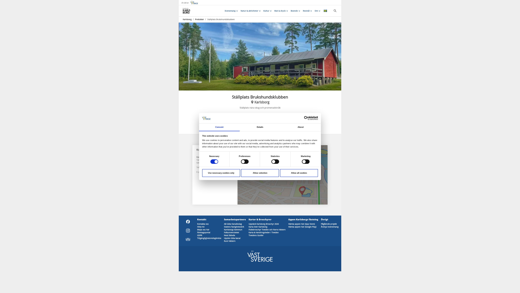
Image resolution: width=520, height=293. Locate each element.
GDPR (199, 235)
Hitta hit (200, 226)
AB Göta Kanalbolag (233, 224)
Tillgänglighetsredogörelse (209, 238)
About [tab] (301, 127)
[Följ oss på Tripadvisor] (188, 239)
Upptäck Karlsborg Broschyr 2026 (264, 224)
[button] (260, 56)
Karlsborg (187, 19)
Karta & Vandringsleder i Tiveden (264, 232)
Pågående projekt (329, 224)
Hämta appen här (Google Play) (302, 226)
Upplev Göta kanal (232, 238)
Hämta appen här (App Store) (301, 224)
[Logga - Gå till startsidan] (192, 11)
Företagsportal (203, 232)
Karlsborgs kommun (233, 229)
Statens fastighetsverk (234, 226)
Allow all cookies (299, 173)
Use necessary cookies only (221, 173)
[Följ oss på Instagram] (188, 230)
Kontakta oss (203, 224)
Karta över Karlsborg (258, 226)
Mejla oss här (203, 229)
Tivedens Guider (256, 235)
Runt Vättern (229, 241)
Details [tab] (260, 127)
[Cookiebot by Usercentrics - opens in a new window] (306, 118)
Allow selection (260, 173)
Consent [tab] (219, 127)
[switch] (245, 162)
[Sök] (335, 10)
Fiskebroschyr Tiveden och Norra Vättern (267, 229)
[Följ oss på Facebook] (188, 221)
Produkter (199, 19)
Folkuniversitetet (231, 232)
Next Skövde (229, 235)
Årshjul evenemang (330, 226)
